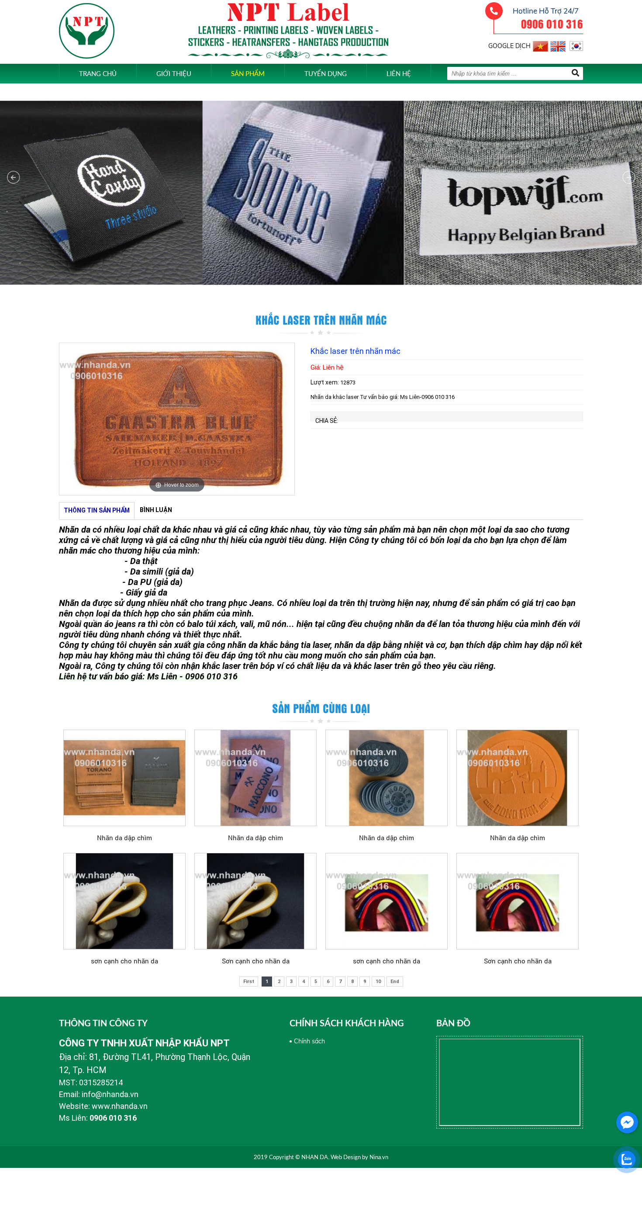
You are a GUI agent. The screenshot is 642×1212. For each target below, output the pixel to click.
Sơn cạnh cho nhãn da (256, 960)
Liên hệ (399, 73)
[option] (176, 419)
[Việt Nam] (540, 45)
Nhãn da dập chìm (124, 837)
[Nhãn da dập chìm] (124, 777)
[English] (558, 45)
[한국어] (575, 45)
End (394, 981)
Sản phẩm (248, 73)
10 (378, 981)
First (248, 981)
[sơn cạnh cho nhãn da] (124, 901)
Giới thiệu (173, 73)
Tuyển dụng (325, 73)
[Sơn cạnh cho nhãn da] (255, 901)
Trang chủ (98, 73)
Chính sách (309, 1041)
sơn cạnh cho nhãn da (124, 960)
